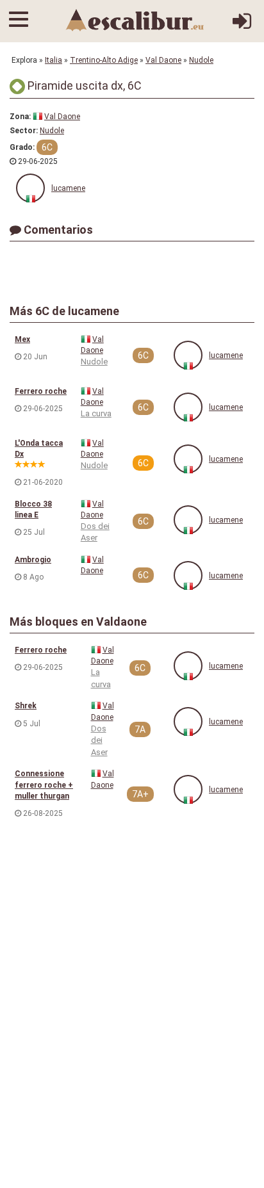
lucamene (68, 188)
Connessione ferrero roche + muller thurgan (44, 784)
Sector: (24, 130)
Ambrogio (33, 559)
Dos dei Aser (99, 740)
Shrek (26, 705)
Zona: (20, 116)
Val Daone (163, 60)
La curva (96, 413)
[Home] (135, 19)
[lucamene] (30, 188)
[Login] (242, 26)
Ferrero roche (41, 391)
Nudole (201, 60)
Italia (53, 60)
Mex (22, 339)
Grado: (22, 147)
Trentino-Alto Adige (104, 60)
